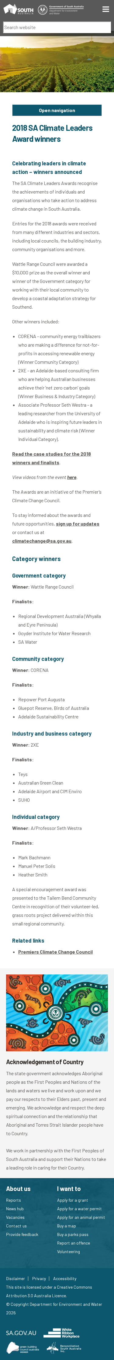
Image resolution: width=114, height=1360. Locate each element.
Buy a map (66, 1225)
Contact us (16, 1225)
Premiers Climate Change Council (55, 952)
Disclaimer (15, 1278)
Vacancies (15, 1217)
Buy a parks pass (72, 1234)
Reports (13, 1200)
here (71, 477)
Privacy (39, 1278)
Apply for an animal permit (81, 1217)
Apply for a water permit (79, 1208)
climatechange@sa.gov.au (41, 541)
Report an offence (73, 1242)
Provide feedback (22, 1234)
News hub (15, 1208)
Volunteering (68, 1251)
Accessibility (64, 1278)
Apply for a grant (72, 1200)
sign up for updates (77, 523)
